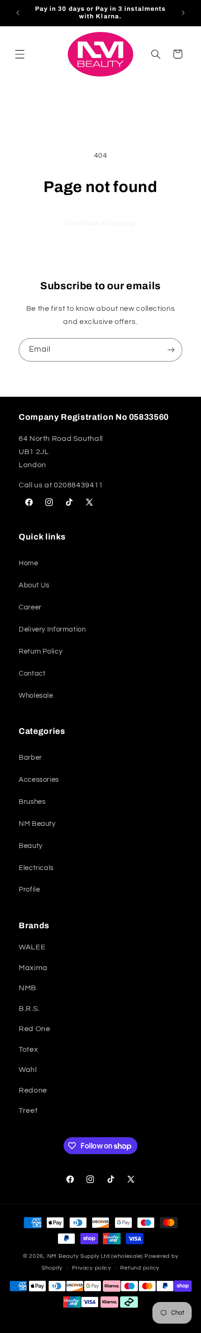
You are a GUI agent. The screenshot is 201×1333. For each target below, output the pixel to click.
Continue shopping (100, 223)
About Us (34, 585)
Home (28, 563)
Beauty (31, 845)
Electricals (36, 867)
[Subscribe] (171, 349)
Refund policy (139, 1268)
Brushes (32, 801)
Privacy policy (91, 1268)
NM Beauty (37, 823)
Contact (32, 673)
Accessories (39, 779)
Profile (29, 889)
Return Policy (40, 651)
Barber (30, 757)
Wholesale (36, 695)
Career (30, 607)
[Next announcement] (183, 12)
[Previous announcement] (17, 12)
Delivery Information (52, 629)
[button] (19, 54)
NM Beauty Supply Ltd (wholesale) (95, 1256)
